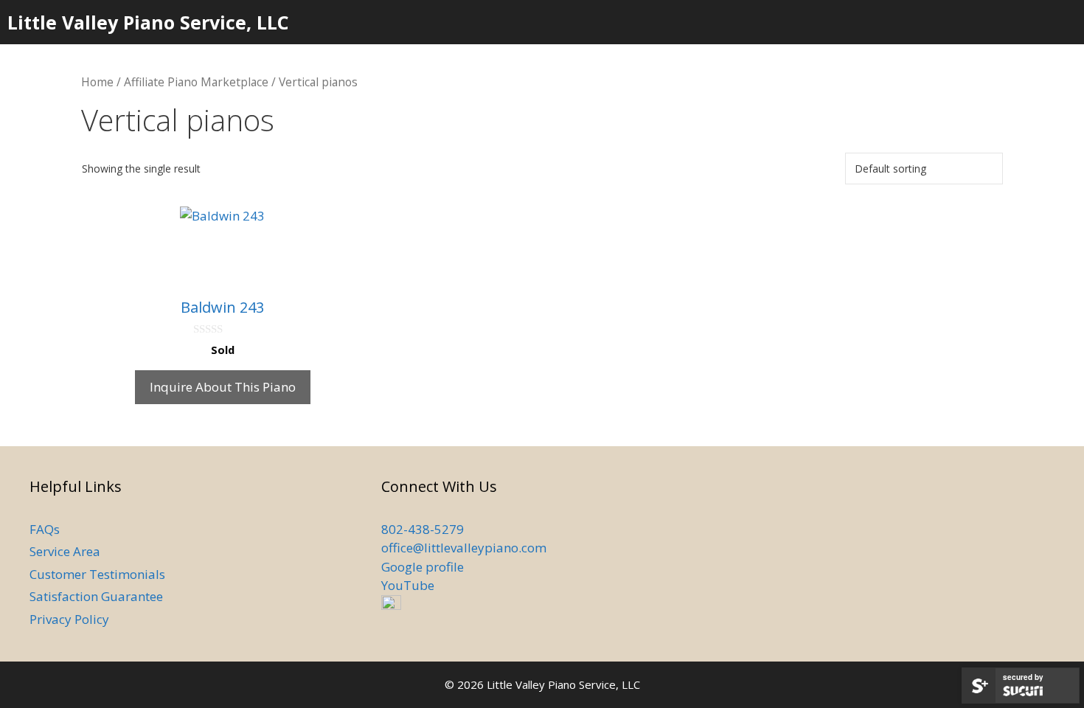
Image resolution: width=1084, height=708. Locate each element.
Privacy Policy (69, 619)
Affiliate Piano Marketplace (196, 82)
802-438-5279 (422, 529)
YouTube (407, 585)
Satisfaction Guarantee (96, 596)
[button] (1024, 22)
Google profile (422, 566)
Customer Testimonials (97, 574)
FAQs (44, 529)
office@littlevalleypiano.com (463, 547)
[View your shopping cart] (1065, 22)
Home (97, 82)
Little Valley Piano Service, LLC (148, 22)
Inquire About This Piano (223, 386)
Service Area (64, 551)
